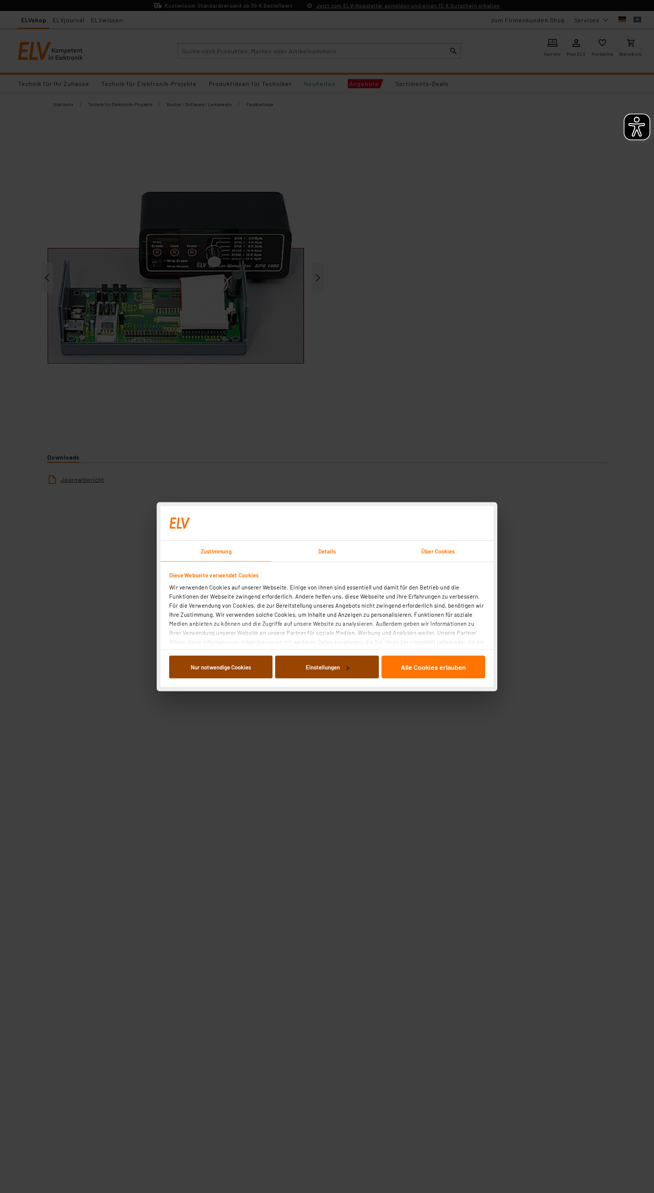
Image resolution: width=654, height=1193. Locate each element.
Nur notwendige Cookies (221, 667)
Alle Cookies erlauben (433, 667)
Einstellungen (323, 667)
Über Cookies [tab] (438, 550)
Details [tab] (327, 550)
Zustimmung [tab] (216, 550)
